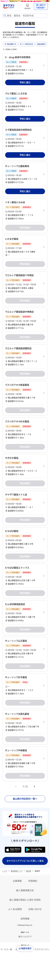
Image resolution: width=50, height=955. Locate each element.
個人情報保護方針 (25, 890)
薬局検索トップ (16, 871)
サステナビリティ (42, 949)
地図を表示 (26, 948)
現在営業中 (41, 44)
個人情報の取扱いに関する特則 (25, 900)
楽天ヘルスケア (25, 937)
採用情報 (25, 919)
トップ (4, 871)
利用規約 (32, 881)
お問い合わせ (35, 909)
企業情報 (17, 881)
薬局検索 (27, 8)
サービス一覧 (6, 949)
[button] (25, 65)
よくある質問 (15, 909)
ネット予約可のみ (26, 44)
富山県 (28, 871)
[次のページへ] (34, 786)
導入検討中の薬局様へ (41, 6)
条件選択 (10, 44)
